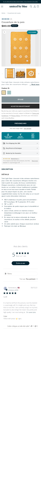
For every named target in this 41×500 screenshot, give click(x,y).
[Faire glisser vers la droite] (38, 73)
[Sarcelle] (9, 92)
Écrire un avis (20, 263)
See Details (27, 128)
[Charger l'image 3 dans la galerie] (31, 73)
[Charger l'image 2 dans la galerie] (20, 73)
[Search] (31, 6)
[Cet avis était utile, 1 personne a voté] (31, 326)
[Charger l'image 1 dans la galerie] (10, 73)
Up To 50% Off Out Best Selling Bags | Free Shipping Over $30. (20, 1)
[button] (38, 6)
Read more (35, 84)
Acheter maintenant (20, 106)
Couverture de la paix (13, 13)
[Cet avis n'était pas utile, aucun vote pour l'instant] (35, 326)
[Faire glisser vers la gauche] (2, 73)
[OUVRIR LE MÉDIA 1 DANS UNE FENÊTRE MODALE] (20, 47)
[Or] (4, 92)
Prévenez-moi (20, 123)
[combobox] (29, 279)
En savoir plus (31, 312)
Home (3, 13)
